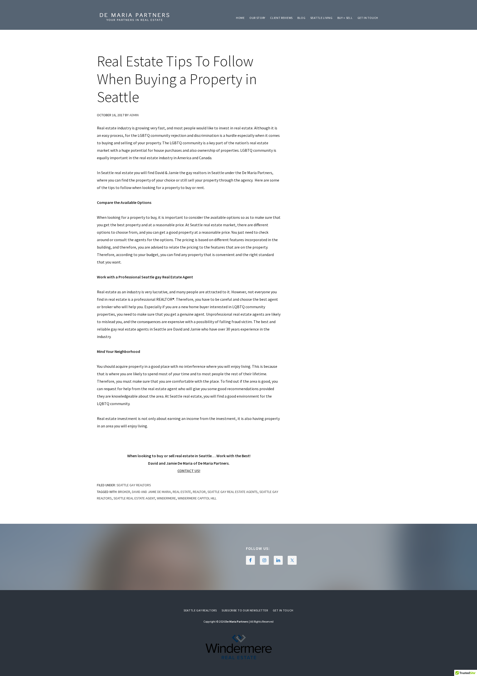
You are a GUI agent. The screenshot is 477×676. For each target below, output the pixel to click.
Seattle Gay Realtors (134, 485)
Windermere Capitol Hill (197, 498)
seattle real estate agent (134, 498)
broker (124, 491)
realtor (199, 491)
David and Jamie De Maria (151, 491)
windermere (166, 498)
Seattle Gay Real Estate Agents (232, 491)
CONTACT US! (188, 470)
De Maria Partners (134, 17)
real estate (182, 491)
